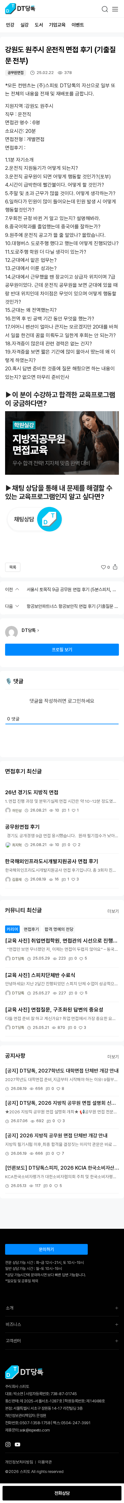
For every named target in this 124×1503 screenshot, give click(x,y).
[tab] (12, 929)
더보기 (113, 911)
